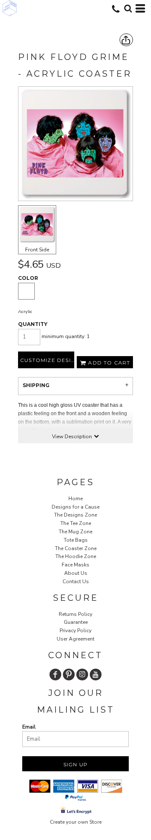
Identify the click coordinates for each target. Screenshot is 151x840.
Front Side (37, 249)
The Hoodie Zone (75, 556)
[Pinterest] (69, 674)
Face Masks (75, 564)
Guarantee (76, 622)
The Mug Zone (75, 531)
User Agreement (75, 639)
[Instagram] (82, 674)
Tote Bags (76, 540)
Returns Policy (75, 614)
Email (29, 727)
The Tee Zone (75, 523)
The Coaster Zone (75, 548)
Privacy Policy (75, 630)
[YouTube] (96, 674)
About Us (75, 573)
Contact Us (75, 581)
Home (75, 498)
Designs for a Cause (75, 507)
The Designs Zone (75, 515)
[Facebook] (55, 674)
